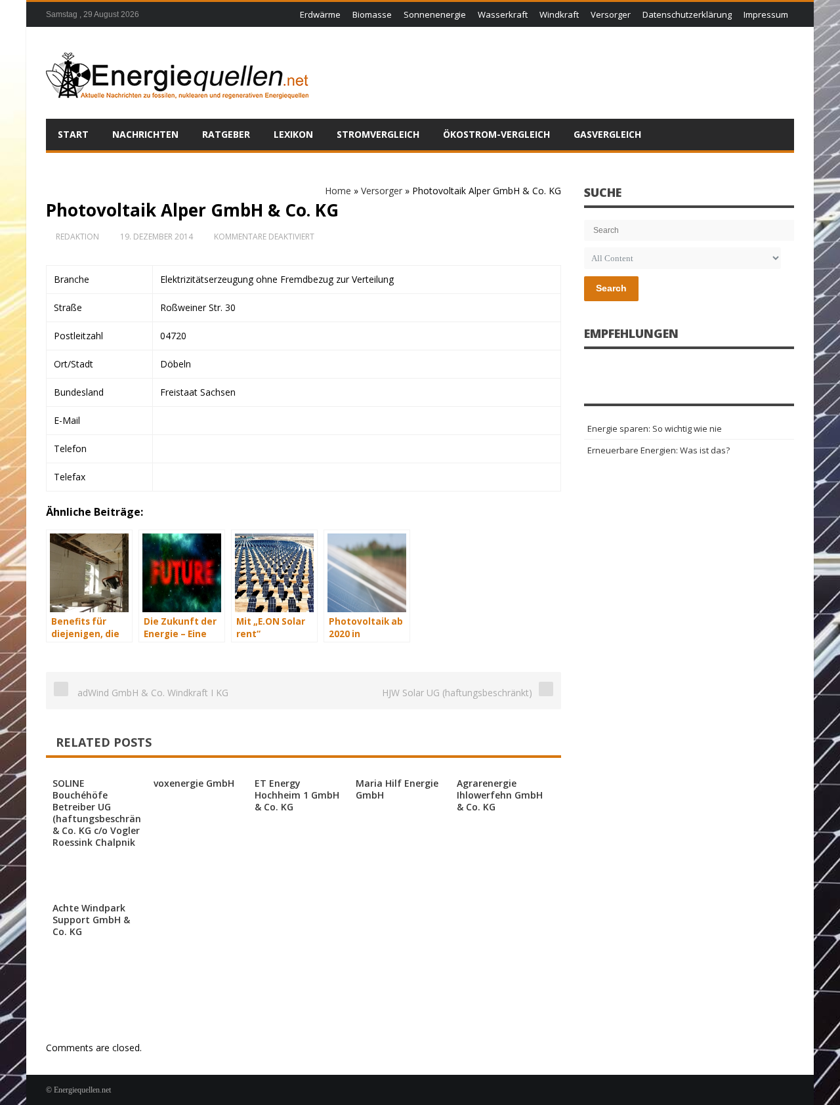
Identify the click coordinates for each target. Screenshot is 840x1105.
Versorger (611, 14)
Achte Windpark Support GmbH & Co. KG (91, 920)
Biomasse (372, 14)
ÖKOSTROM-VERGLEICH (496, 134)
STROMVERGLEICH (378, 134)
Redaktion (77, 236)
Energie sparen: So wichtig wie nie (654, 428)
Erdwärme (320, 14)
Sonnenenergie (435, 14)
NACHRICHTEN (145, 134)
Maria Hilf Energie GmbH (397, 789)
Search (611, 288)
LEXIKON (293, 134)
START (73, 134)
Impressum (766, 14)
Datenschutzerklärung (687, 14)
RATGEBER (226, 134)
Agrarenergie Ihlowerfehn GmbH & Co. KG (500, 795)
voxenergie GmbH (194, 783)
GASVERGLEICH (607, 134)
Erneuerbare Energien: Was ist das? (658, 450)
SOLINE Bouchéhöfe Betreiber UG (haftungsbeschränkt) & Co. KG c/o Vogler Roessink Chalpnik (103, 812)
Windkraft (559, 14)
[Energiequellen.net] (177, 73)
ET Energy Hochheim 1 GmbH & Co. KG (297, 795)
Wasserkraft (503, 14)
